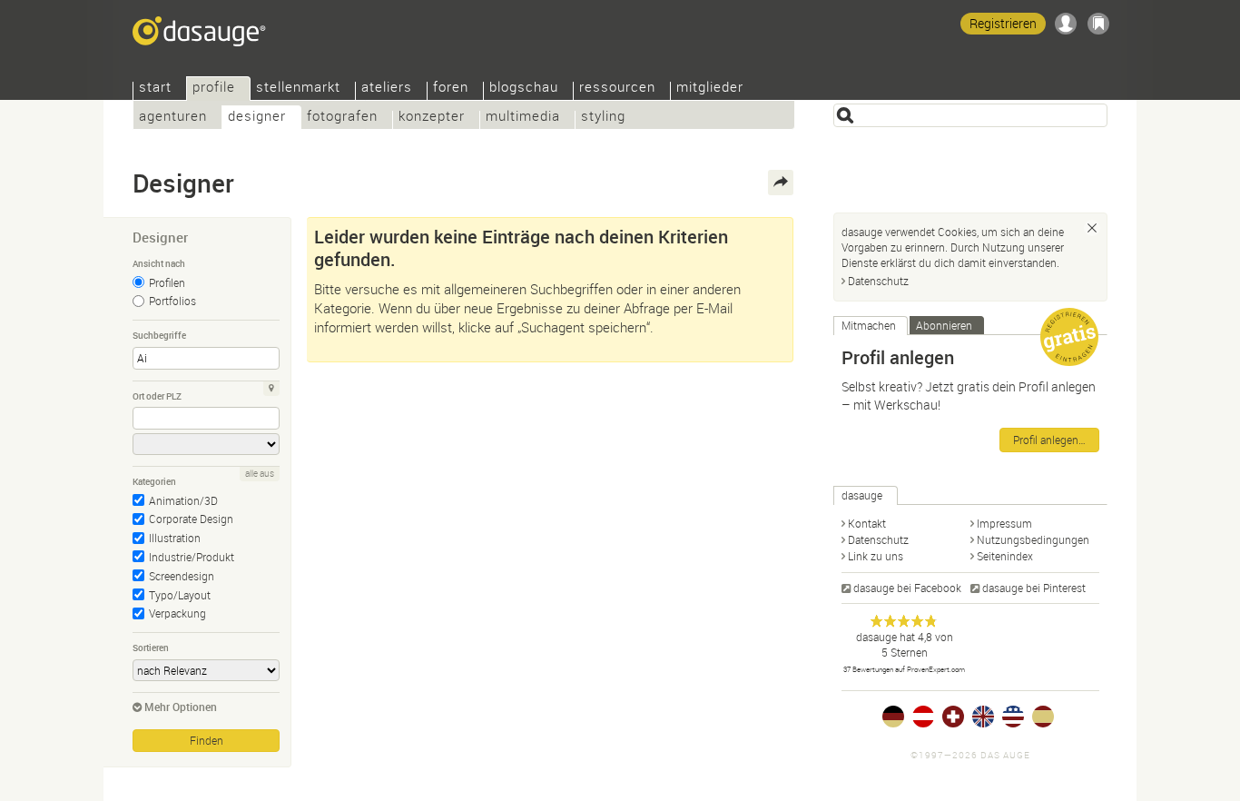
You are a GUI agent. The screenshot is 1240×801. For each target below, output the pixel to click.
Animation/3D (183, 500)
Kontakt (867, 523)
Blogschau (523, 88)
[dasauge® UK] (983, 716)
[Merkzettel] (1098, 23)
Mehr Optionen (180, 706)
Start (155, 88)
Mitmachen (868, 325)
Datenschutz (878, 280)
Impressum (1004, 523)
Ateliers (386, 88)
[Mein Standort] (271, 388)
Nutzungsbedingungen (1033, 539)
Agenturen (173, 117)
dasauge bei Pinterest (1034, 587)
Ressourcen (617, 88)
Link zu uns (875, 556)
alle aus (259, 474)
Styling (603, 117)
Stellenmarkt (298, 88)
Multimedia (523, 117)
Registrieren (1003, 23)
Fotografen (342, 117)
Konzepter (432, 117)
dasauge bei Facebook (907, 587)
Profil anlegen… (1049, 439)
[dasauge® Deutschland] (893, 716)
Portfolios (172, 300)
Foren (450, 88)
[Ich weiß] (1092, 228)
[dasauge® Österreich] (923, 716)
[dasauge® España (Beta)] (1043, 716)
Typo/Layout (180, 595)
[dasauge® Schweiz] (953, 716)
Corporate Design (191, 518)
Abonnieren (944, 325)
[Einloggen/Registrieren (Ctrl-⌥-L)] (1065, 23)
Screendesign (181, 576)
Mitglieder (709, 88)
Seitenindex (1005, 556)
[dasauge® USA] (1013, 716)
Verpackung (177, 613)
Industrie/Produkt (191, 556)
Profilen (167, 282)
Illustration (175, 537)
